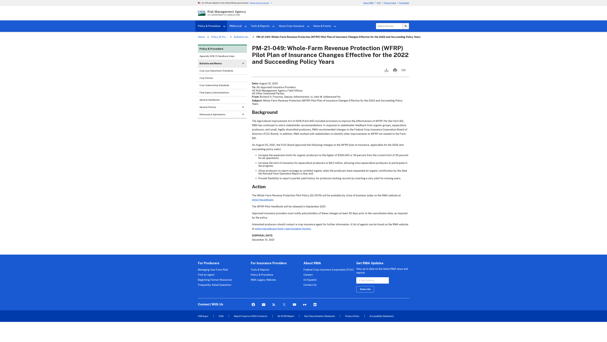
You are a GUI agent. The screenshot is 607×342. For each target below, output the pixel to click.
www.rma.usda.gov (262, 199)
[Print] (394, 71)
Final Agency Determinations (214, 92)
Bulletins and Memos (210, 63)
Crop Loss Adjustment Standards (216, 71)
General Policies (207, 107)
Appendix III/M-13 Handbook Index (217, 56)
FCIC (379, 3)
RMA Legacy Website (263, 279)
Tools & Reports (260, 26)
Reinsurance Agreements (212, 114)
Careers (308, 274)
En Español (404, 3)
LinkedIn (315, 305)
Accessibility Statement (382, 316)
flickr (305, 305)
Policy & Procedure (209, 26)
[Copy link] (403, 71)
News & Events (322, 26)
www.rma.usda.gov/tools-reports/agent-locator (283, 228)
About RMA (368, 3)
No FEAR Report (286, 316)
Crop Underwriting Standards (214, 85)
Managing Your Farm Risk (213, 269)
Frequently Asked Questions (214, 284)
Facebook (253, 305)
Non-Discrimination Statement (319, 316)
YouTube (294, 305)
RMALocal (236, 26)
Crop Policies (206, 78)
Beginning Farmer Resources (215, 279)
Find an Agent (390, 3)
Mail (264, 305)
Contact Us (310, 284)
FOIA (221, 316)
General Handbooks (209, 100)
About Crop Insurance (291, 26)
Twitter (284, 305)
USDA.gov (203, 316)
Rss (274, 305)
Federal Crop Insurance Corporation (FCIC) (329, 269)
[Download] (386, 71)
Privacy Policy (352, 316)
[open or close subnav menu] (243, 63)
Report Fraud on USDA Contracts (250, 316)
